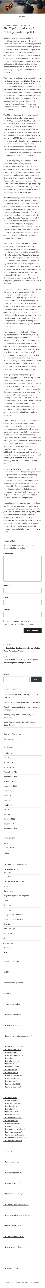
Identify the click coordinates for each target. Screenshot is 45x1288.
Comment (8, 554)
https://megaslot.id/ (11, 1100)
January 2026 (8, 767)
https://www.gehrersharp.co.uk (15, 1205)
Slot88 (6, 853)
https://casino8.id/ (10, 1112)
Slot (5, 952)
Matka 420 (7, 948)
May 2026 (7, 753)
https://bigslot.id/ (10, 1097)
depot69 (7, 877)
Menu (24, 17)
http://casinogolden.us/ (12, 1173)
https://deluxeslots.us (12, 1015)
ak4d (5, 938)
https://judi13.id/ (10, 1126)
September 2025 (10, 786)
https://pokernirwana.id (12, 1141)
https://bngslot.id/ (10, 1106)
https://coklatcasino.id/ (12, 1118)
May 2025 (7, 805)
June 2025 (7, 800)
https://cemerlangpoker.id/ (14, 1129)
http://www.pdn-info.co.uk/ (14, 1247)
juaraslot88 (8, 1151)
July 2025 (7, 796)
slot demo (7, 933)
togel (5, 900)
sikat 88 (6, 924)
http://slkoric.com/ (10, 1268)
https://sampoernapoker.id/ (14, 1138)
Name (6, 586)
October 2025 (9, 781)
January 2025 (8, 824)
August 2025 (8, 791)
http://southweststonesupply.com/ (17, 1036)
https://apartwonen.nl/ (12, 869)
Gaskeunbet (8, 891)
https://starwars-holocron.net (15, 865)
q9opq (27, 25)
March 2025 (8, 814)
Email (6, 597)
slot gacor (7, 886)
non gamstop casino (11, 961)
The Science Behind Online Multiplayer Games (22, 702)
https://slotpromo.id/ (11, 1103)
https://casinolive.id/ (11, 1115)
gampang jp (8, 943)
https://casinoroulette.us (13, 1237)
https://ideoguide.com (12, 1025)
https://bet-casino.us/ (12, 1183)
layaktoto (7, 872)
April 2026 (7, 758)
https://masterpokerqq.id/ (13, 1135)
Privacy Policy (8, 1282)
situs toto (7, 905)
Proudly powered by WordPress (27, 1282)
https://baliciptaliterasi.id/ (13, 882)
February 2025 (9, 819)
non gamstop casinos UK (13, 915)
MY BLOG (7, 844)
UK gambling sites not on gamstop (17, 896)
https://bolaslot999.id (12, 1226)
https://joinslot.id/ (10, 1120)
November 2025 (10, 777)
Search (6, 674)
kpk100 (6, 972)
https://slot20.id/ (10, 1109)
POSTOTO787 (9, 847)
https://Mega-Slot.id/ (11, 1123)
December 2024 (10, 829)
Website (6, 609)
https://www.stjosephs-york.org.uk (17, 1215)
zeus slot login (9, 929)
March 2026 (8, 763)
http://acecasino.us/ (11, 1162)
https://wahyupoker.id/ (12, 1132)
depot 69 (7, 910)
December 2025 (10, 772)
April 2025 (7, 810)
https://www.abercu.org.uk (14, 1194)
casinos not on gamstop (13, 983)
